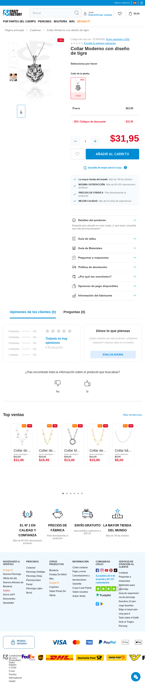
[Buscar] (76, 13)
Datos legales (12, 663)
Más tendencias (132, 414)
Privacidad (14, 660)
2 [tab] (67, 493)
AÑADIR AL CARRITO (112, 154)
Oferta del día (10, 578)
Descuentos (9, 598)
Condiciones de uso (15, 656)
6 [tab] (82, 493)
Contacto (123, 572)
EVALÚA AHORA (113, 354)
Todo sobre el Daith (129, 617)
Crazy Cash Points (82, 588)
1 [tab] (63, 493)
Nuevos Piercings (12, 574)
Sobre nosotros (80, 592)
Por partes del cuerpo (19, 21)
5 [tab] (78, 493)
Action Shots (78, 596)
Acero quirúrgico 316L (118, 39)
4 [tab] (74, 493)
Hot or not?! (9, 594)
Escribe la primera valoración (100, 43)
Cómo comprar (80, 567)
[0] (120, 14)
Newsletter (8, 603)
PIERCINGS (45, 21)
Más (72, 21)
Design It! (83, 21)
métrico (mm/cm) (122, 3)
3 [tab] (70, 493)
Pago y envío (79, 571)
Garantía (76, 583)
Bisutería (60, 21)
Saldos (6, 590)
